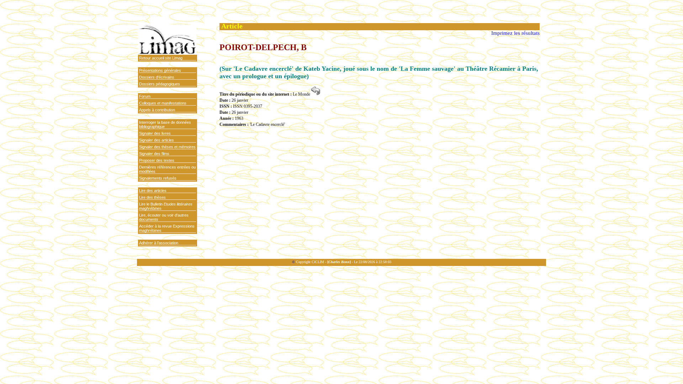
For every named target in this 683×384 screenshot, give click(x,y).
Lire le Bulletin (165, 206)
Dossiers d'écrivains (156, 77)
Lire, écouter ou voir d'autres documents (164, 217)
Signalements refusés (157, 178)
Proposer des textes (156, 160)
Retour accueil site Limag (160, 58)
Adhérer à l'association (158, 243)
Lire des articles (152, 190)
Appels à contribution (157, 110)
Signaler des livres (155, 133)
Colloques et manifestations (162, 103)
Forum (144, 96)
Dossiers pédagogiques (159, 84)
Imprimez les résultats (515, 33)
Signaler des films (154, 153)
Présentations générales (160, 70)
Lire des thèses (152, 197)
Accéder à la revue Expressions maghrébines (167, 228)
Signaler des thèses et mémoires (167, 147)
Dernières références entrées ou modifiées (167, 169)
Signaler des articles (156, 140)
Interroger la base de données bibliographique (165, 124)
